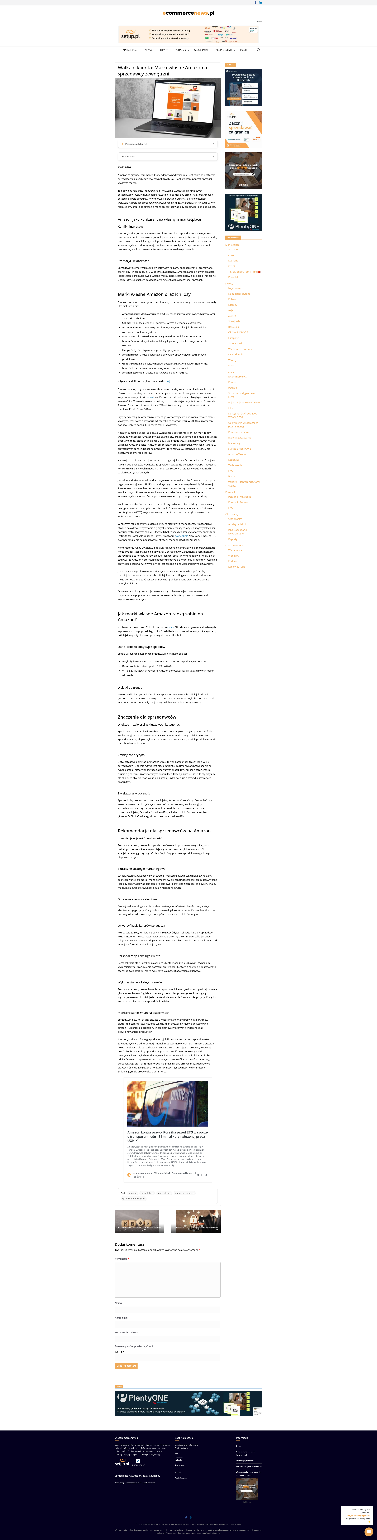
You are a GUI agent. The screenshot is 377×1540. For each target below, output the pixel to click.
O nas (238, 1446)
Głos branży (201, 50)
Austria (232, 315)
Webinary (233, 555)
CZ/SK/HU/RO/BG (238, 332)
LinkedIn (178, 1460)
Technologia (235, 465)
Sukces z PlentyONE (239, 448)
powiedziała (181, 536)
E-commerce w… (237, 376)
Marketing (234, 443)
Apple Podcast (181, 1478)
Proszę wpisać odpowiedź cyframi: (134, 1346)
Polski (243, 50)
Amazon (133, 1193)
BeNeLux (233, 327)
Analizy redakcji (237, 524)
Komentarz (122, 1258)
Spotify (178, 1472)
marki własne (164, 1193)
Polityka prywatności (244, 1460)
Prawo (231, 382)
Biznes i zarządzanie (239, 437)
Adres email (121, 1317)
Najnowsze (234, 288)
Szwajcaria (234, 321)
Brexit (231, 476)
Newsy (148, 50)
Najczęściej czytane (239, 293)
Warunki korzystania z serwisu (249, 1466)
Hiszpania (233, 338)
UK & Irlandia (235, 354)
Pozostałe (233, 277)
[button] (138, 50)
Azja (230, 310)
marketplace (147, 1193)
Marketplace (130, 50)
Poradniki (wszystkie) (240, 496)
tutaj (167, 381)
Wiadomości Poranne (240, 349)
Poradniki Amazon (238, 502)
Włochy (232, 360)
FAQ (230, 470)
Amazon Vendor (237, 454)
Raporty (232, 539)
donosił (150, 397)
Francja (232, 365)
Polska (232, 299)
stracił (170, 627)
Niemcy (232, 304)
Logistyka (233, 459)
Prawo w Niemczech (239, 432)
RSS (176, 1453)
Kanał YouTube (236, 566)
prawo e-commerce (184, 1193)
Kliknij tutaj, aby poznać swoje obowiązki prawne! (135, 1482)
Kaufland (233, 260)
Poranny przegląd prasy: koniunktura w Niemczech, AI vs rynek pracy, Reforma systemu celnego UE (139, 1228)
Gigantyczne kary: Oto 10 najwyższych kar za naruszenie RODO (197, 1228)
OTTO (231, 266)
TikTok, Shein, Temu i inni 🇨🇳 (244, 271)
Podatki (232, 387)
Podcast (232, 561)
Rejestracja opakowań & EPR (244, 402)
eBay (231, 255)
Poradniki (181, 50)
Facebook (179, 1457)
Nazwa (119, 1303)
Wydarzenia (235, 550)
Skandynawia (235, 343)
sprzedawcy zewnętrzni (133, 1198)
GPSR (231, 408)
